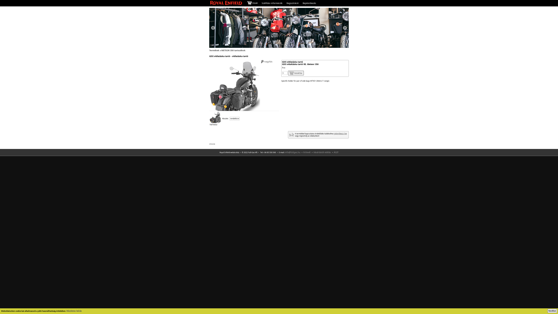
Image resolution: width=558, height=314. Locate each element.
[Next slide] (345, 28)
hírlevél (307, 152)
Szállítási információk (272, 3)
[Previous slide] (213, 28)
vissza (212, 143)
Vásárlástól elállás (322, 152)
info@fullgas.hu (292, 152)
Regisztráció (292, 3)
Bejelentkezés (309, 3)
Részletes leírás (74, 310)
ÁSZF (336, 152)
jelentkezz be (340, 133)
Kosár (255, 3)
